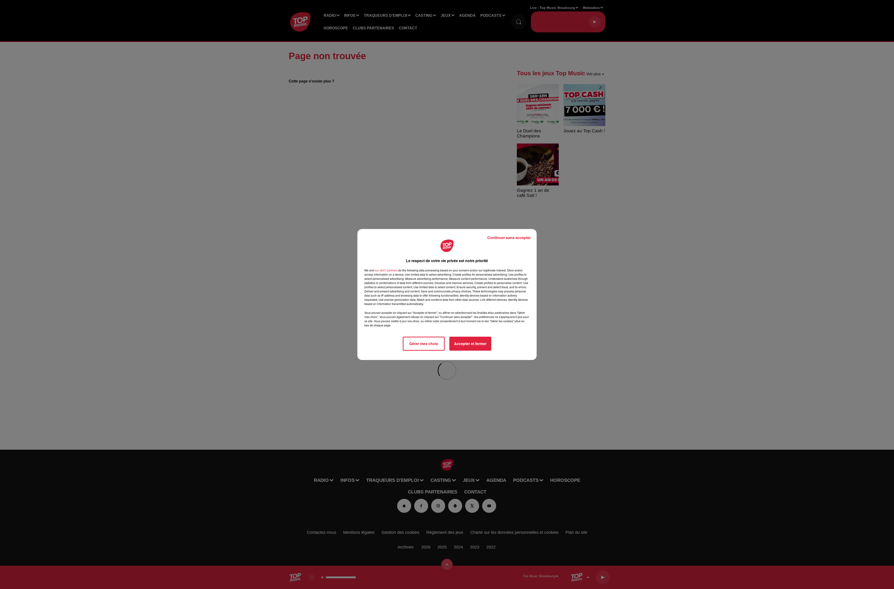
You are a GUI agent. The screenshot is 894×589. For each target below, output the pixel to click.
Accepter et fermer (470, 343)
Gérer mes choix (423, 343)
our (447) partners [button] (386, 270)
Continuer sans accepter (509, 237)
